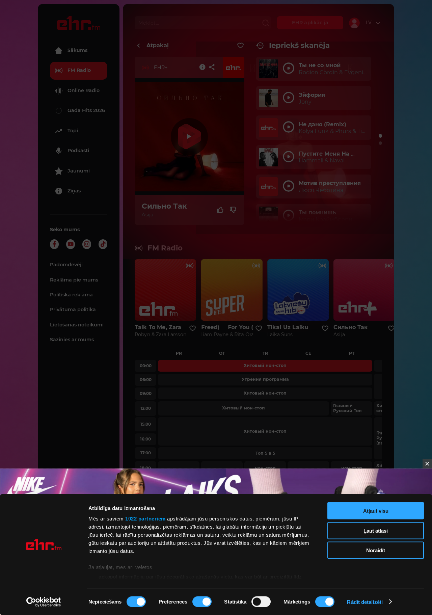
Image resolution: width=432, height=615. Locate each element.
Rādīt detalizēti (365, 602)
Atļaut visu (375, 511)
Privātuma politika (73, 309)
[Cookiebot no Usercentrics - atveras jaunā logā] (43, 602)
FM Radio (79, 70)
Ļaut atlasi (375, 530)
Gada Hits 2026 (86, 110)
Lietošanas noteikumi (77, 325)
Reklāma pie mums (74, 280)
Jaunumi (79, 171)
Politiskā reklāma (71, 295)
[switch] (202, 601)
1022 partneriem (145, 519)
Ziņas (74, 191)
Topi (73, 131)
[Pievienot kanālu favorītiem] (240, 46)
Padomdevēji (66, 265)
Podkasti (78, 151)
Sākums (77, 50)
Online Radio (84, 90)
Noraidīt (375, 550)
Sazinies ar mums (72, 340)
